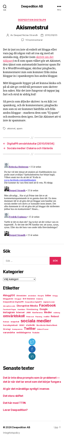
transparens (17, 329)
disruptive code (9, 306)
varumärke (9, 332)
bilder (48, 295)
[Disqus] (32, 199)
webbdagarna (23, 332)
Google (43, 309)
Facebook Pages (9, 309)
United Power (43, 329)
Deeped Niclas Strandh (26, 35)
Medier (48, 312)
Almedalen (21, 295)
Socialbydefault (10, 325)
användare (32, 296)
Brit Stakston (29, 299)
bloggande (8, 299)
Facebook (47, 305)
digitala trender (49, 302)
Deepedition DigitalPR (32, 20)
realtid (46, 317)
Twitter (30, 329)
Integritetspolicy (11, 432)
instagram (9, 312)
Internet (20, 312)
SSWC (22, 325)
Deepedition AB (32, 6)
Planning (38, 317)
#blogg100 (9, 295)
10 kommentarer (34, 39)
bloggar (18, 299)
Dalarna (39, 299)
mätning (56, 313)
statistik (30, 325)
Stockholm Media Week (46, 325)
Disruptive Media (27, 305)
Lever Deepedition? (15, 409)
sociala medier (36, 320)
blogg (55, 296)
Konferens (37, 312)
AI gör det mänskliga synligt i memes (26, 388)
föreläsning (32, 309)
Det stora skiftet (13, 395)
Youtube (35, 333)
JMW (28, 312)
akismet (11, 128)
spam (19, 128)
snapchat (15, 322)
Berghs (41, 296)
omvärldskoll (14, 316)
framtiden (21, 309)
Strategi (7, 329)
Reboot (55, 316)
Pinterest (30, 317)
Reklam (6, 322)
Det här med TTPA (14, 402)
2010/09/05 (51, 35)
